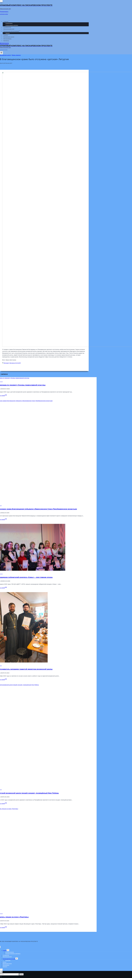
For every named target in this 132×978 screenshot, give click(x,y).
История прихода (9, 23)
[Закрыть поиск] (1, 972)
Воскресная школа (8, 37)
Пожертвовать (4, 11)
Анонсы (5, 35)
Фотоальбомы (7, 38)
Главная (5, 950)
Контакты (6, 40)
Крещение (8, 33)
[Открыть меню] (1, 52)
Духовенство (7, 27)
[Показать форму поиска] (1, 1)
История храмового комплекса (12, 25)
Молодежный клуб (8, 29)
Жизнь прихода (16, 55)
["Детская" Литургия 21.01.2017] (11, 363)
